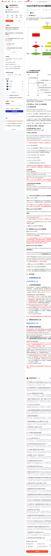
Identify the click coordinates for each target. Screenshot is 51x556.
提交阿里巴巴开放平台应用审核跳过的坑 (16, 97)
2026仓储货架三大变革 (10, 62)
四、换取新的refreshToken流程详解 (12, 125)
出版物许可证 (42, 554)
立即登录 (37, 551)
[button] (6, 74)
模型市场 (27, 1)
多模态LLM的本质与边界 (12, 64)
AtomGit (20, 1)
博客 (9, 1)
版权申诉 (37, 554)
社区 (15, 1)
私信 (19, 20)
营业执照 (46, 554)
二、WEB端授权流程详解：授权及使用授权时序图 (14, 121)
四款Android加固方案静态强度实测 (12, 68)
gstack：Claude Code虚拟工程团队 (13, 66)
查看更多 (14, 52)
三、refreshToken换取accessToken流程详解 (14, 123)
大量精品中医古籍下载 (13, 95)
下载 (12, 1)
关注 (39, 378)
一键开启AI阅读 (14, 111)
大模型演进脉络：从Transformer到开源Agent (13, 59)
